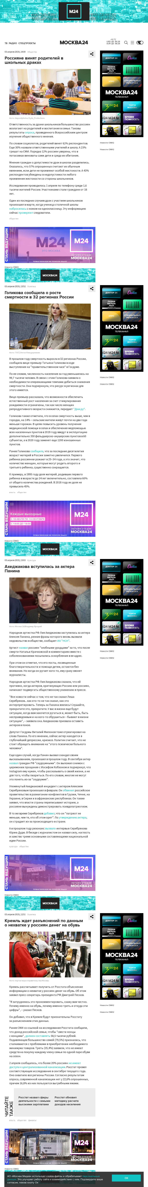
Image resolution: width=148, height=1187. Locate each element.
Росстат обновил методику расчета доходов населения (68, 1101)
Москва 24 (74, 42)
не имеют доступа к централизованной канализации (45, 1065)
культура (13, 847)
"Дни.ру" (79, 409)
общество (13, 219)
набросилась (17, 209)
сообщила (36, 451)
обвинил (68, 790)
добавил (49, 813)
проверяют (25, 213)
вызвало (50, 829)
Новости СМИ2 (12, 267)
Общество (32, 52)
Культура (31, 560)
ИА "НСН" (63, 641)
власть (12, 492)
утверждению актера (72, 818)
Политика (31, 286)
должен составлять (37, 1036)
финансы (32, 1120)
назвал (23, 648)
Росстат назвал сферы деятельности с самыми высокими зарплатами (34, 1101)
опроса (29, 133)
